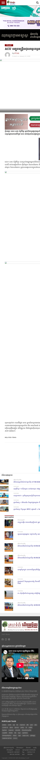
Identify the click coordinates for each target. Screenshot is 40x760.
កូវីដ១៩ (11, 727)
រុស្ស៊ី (14, 725)
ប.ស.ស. (15, 738)
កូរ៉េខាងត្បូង (32, 735)
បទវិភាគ (22, 727)
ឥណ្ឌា (19, 733)
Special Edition (15, 754)
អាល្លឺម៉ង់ (30, 727)
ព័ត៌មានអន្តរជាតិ (10, 750)
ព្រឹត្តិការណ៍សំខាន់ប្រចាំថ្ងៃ (9, 748)
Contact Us (31, 752)
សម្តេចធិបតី (4, 733)
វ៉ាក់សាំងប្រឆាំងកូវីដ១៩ (6, 735)
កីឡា (23, 752)
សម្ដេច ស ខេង (25, 735)
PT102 (17, 53)
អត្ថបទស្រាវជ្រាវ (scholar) (29, 750)
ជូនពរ (31, 725)
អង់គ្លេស (14, 735)
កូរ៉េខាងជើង (17, 730)
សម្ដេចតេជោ (11, 730)
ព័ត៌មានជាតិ (28, 748)
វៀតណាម (17, 727)
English (30, 754)
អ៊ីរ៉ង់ (27, 725)
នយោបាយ (17, 750)
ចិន (17, 725)
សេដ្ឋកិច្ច (34, 748)
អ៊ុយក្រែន (4, 725)
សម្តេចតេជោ (22, 725)
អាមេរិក (9, 725)
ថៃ (26, 727)
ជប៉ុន (36, 725)
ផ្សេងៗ (23, 754)
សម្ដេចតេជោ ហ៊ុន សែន (6, 738)
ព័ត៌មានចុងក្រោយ (19, 748)
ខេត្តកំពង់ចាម (25, 733)
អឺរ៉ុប (15, 733)
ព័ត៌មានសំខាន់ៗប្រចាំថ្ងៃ (26, 730)
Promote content (13, 752)
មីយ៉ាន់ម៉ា (10, 733)
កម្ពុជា (19, 735)
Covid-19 (5, 727)
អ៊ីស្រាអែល (4, 730)
